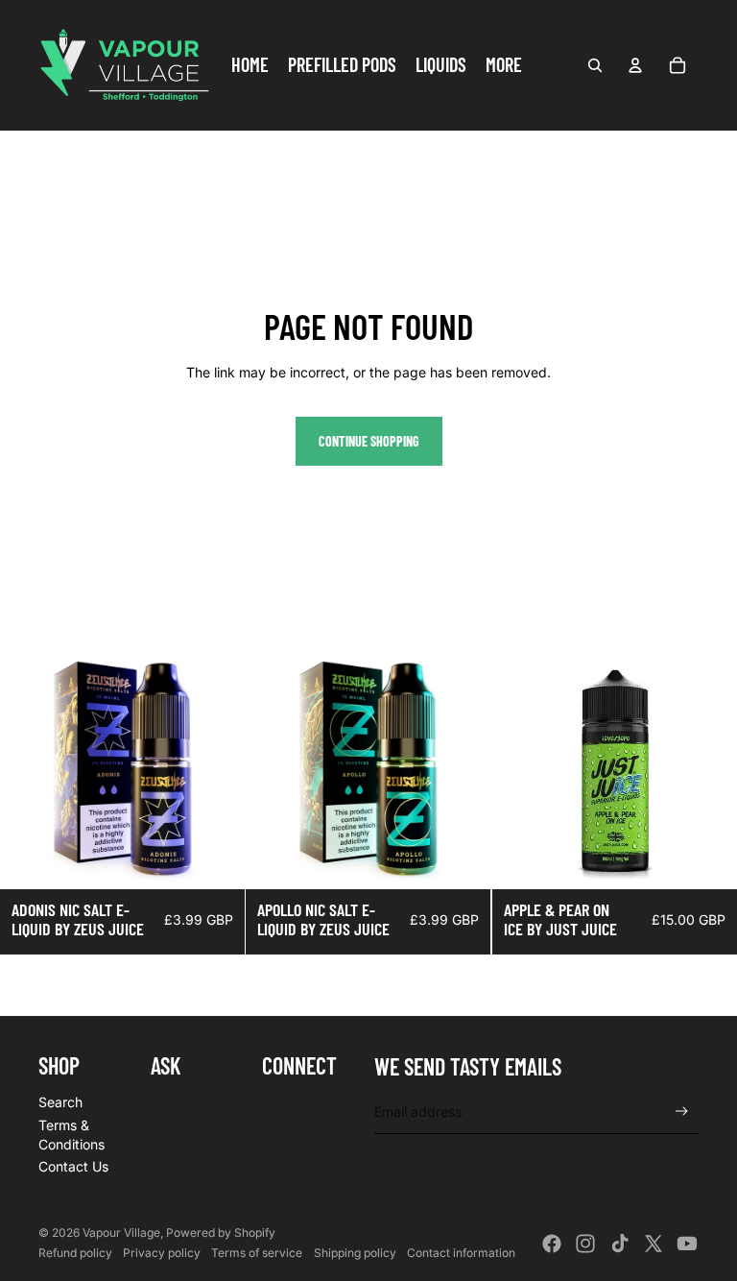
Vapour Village (121, 1232)
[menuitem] (250, 65)
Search (60, 1102)
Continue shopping (369, 441)
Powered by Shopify (220, 1232)
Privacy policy (162, 1252)
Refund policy (75, 1252)
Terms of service (256, 1252)
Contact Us (73, 1166)
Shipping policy (355, 1252)
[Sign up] (682, 1111)
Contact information (461, 1252)
